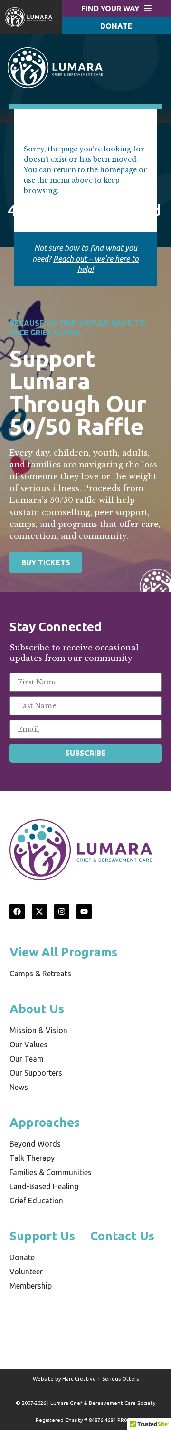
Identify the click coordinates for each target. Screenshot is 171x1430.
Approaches (45, 1122)
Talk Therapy (32, 1158)
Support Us (42, 1236)
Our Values (29, 1044)
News (19, 1087)
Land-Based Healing (44, 1186)
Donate (22, 1257)
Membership (31, 1285)
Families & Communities (51, 1172)
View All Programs (63, 952)
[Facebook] (17, 911)
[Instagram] (61, 911)
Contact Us (122, 1236)
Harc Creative (79, 1379)
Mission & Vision (38, 1030)
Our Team (27, 1058)
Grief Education (36, 1200)
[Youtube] (84, 911)
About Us (37, 1009)
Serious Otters (120, 1379)
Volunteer (26, 1271)
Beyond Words (35, 1144)
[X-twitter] (39, 911)
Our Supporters (36, 1073)
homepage (118, 170)
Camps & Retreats (40, 973)
